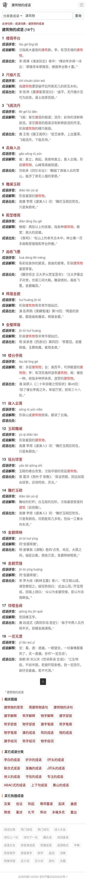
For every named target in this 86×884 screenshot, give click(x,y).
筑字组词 (28, 741)
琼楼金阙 (15, 605)
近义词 (39, 861)
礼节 (31, 812)
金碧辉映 (15, 532)
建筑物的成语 (36, 23)
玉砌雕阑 (15, 428)
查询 (78, 15)
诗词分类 (9, 829)
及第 (7, 803)
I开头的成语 (55, 759)
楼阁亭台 (13, 38)
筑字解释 (28, 715)
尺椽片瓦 (13, 74)
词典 (63, 853)
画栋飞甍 (13, 251)
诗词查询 (62, 837)
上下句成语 (39, 785)
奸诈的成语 (34, 759)
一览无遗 (15, 636)
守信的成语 (34, 776)
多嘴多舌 (58, 812)
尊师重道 (46, 803)
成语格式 (62, 845)
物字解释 (47, 715)
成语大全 (9, 845)
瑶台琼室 (15, 459)
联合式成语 (12, 768)
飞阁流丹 (13, 105)
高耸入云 (13, 147)
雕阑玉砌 (13, 184)
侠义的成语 (12, 776)
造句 (51, 861)
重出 (73, 812)
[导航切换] (81, 5)
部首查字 (26, 853)
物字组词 (47, 741)
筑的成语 (47, 732)
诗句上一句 (11, 837)
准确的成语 (34, 768)
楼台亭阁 (15, 355)
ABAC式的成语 (15, 785)
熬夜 (7, 812)
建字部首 (65, 715)
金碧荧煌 (15, 563)
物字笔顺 (10, 732)
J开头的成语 (56, 768)
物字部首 (28, 724)
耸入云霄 (15, 403)
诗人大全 (60, 829)
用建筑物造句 (38, 707)
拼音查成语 (28, 845)
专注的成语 (55, 776)
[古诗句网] (5, 5)
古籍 (63, 861)
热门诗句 (43, 829)
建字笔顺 (47, 724)
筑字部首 (10, 724)
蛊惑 (73, 803)
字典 (77, 845)
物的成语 (65, 732)
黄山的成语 (61, 785)
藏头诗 (47, 837)
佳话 (19, 803)
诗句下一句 (31, 837)
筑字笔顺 (65, 724)
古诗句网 (7, 23)
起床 (61, 803)
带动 (43, 812)
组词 (51, 853)
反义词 (25, 861)
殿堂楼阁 (13, 215)
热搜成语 (46, 845)
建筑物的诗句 (63, 707)
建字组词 (10, 741)
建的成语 (28, 732)
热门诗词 (26, 829)
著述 (19, 812)
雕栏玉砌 (15, 490)
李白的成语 (12, 759)
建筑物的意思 (13, 707)
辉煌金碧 (13, 293)
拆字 (40, 853)
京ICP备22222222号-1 (53, 877)
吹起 (31, 803)
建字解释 (10, 715)
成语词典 (20, 23)
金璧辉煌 (13, 324)
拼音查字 (9, 853)
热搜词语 (9, 861)
